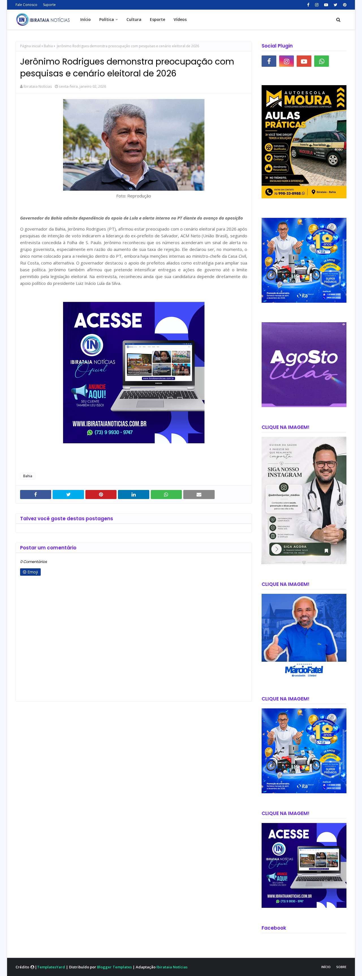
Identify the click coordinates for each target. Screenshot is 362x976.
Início (326, 967)
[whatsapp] (321, 61)
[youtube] (326, 5)
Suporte (49, 4)
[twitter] (335, 5)
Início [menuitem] (85, 19)
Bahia (48, 46)
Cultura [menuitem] (133, 19)
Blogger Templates (114, 966)
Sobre (341, 967)
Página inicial (30, 46)
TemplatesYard (51, 966)
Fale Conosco (26, 4)
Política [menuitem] (106, 19)
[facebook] (308, 5)
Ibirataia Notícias (37, 86)
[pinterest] (344, 5)
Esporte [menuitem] (157, 19)
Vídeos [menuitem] (180, 19)
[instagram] (317, 5)
